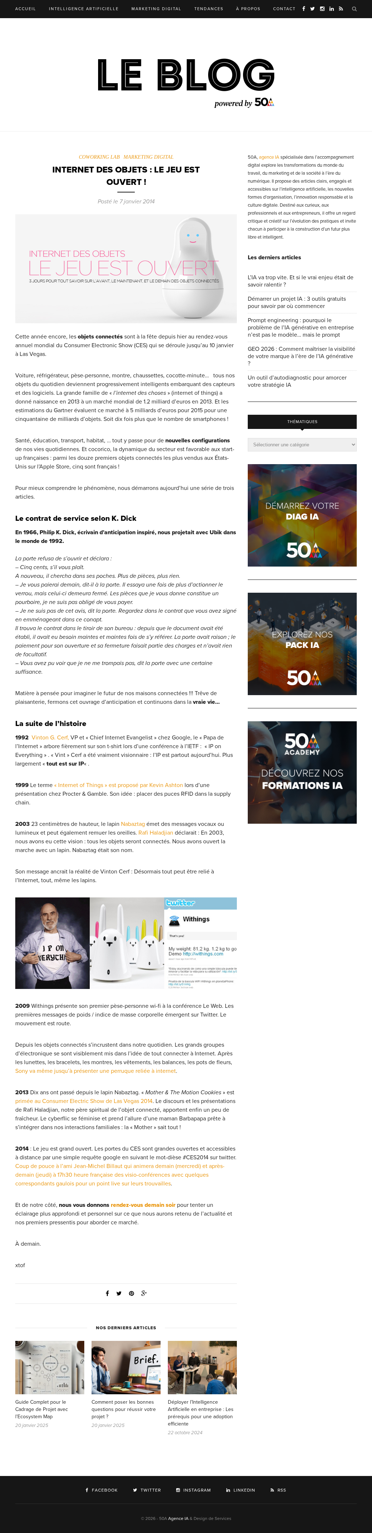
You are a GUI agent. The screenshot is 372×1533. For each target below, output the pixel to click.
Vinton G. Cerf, (50, 737)
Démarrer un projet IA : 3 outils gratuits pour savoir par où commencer (297, 302)
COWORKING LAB (99, 157)
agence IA (269, 157)
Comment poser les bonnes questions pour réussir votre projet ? (124, 1409)
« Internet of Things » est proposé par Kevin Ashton (118, 785)
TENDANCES (208, 9)
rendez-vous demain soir (143, 1205)
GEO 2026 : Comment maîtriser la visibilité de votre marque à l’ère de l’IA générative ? (301, 356)
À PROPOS (248, 9)
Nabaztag (133, 824)
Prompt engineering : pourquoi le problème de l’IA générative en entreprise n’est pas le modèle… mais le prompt (301, 327)
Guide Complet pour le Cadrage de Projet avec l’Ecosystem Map (41, 1409)
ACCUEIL (25, 9)
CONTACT (284, 9)
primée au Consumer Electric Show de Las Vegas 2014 (84, 1101)
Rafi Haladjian (155, 832)
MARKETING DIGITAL (157, 9)
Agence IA (178, 1518)
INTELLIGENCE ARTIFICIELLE (84, 9)
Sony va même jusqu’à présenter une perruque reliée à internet (95, 1071)
